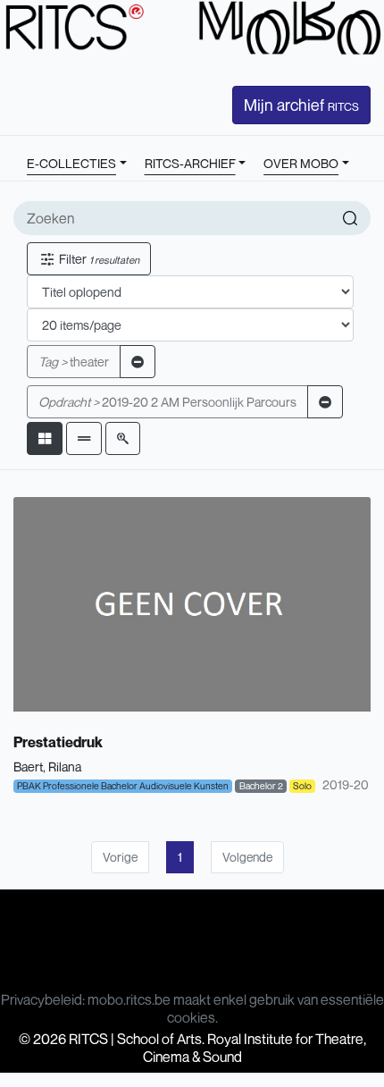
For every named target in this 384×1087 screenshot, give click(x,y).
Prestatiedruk (58, 742)
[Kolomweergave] (45, 438)
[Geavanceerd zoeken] (122, 438)
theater (73, 361)
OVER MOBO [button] (300, 163)
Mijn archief (301, 104)
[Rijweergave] (84, 438)
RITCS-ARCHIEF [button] (190, 163)
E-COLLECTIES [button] (71, 163)
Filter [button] (97, 258)
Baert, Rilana (47, 766)
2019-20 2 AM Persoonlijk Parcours (167, 401)
